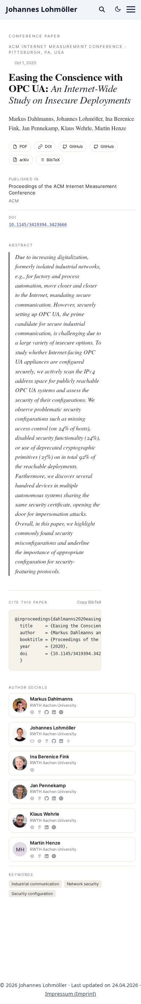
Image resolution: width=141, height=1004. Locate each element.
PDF (23, 146)
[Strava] (68, 741)
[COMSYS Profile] (32, 712)
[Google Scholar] (39, 712)
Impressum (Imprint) (70, 993)
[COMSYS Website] (32, 827)
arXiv (24, 159)
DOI (48, 146)
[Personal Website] (32, 798)
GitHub (76, 146)
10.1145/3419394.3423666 (38, 224)
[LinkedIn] (54, 712)
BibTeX (53, 159)
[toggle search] (102, 9)
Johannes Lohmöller (41, 9)
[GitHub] (46, 712)
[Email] (32, 741)
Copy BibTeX (89, 602)
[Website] (32, 856)
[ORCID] (61, 712)
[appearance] (118, 9)
